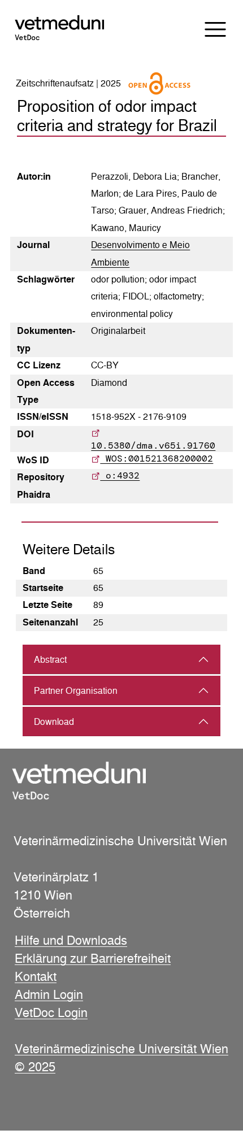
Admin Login (49, 994)
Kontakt (36, 976)
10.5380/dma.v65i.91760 (153, 445)
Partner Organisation (76, 691)
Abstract (50, 659)
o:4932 (120, 475)
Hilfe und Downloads (71, 940)
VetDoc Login (51, 1012)
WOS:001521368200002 (156, 458)
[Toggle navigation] (208, 29)
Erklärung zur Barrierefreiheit (93, 958)
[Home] (69, 28)
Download (54, 722)
